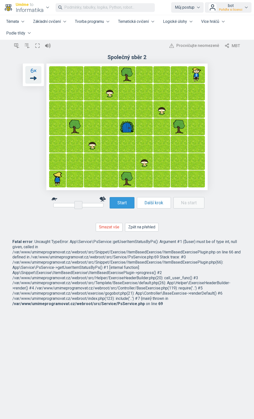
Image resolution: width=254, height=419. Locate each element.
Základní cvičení (47, 21)
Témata (12, 21)
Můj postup (184, 7)
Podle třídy (15, 33)
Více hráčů (210, 21)
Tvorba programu (89, 21)
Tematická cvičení (133, 21)
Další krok (154, 202)
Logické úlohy (175, 21)
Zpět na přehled (141, 227)
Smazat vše (109, 227)
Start (122, 202)
